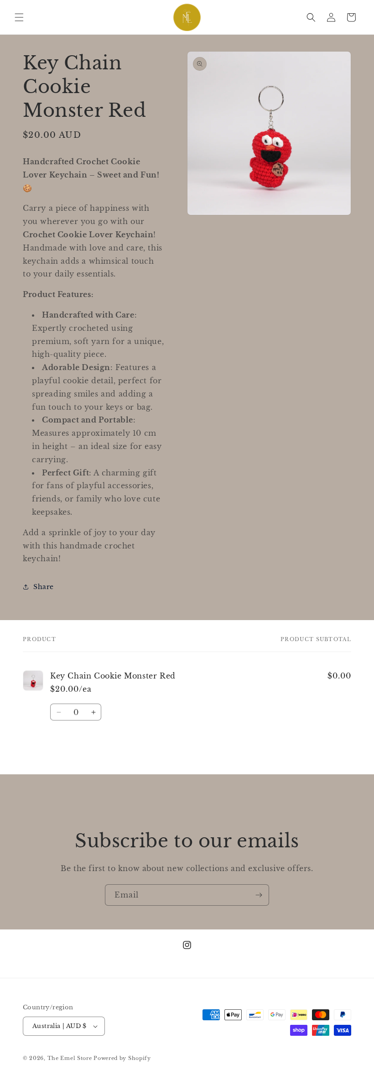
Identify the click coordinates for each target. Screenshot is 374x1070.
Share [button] (43, 587)
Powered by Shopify (122, 1058)
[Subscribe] (259, 895)
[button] (19, 17)
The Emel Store (69, 1058)
